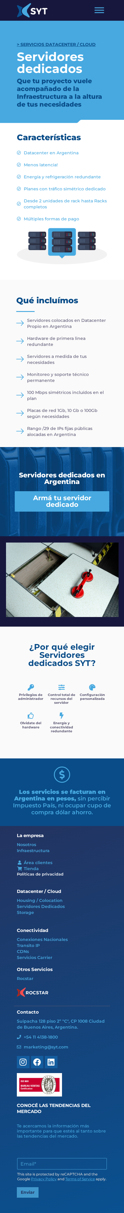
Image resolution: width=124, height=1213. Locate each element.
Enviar (28, 1192)
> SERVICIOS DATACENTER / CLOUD (56, 44)
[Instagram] (23, 1062)
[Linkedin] (51, 1062)
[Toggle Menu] (99, 10)
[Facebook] (37, 1062)
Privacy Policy (44, 1179)
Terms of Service (80, 1179)
